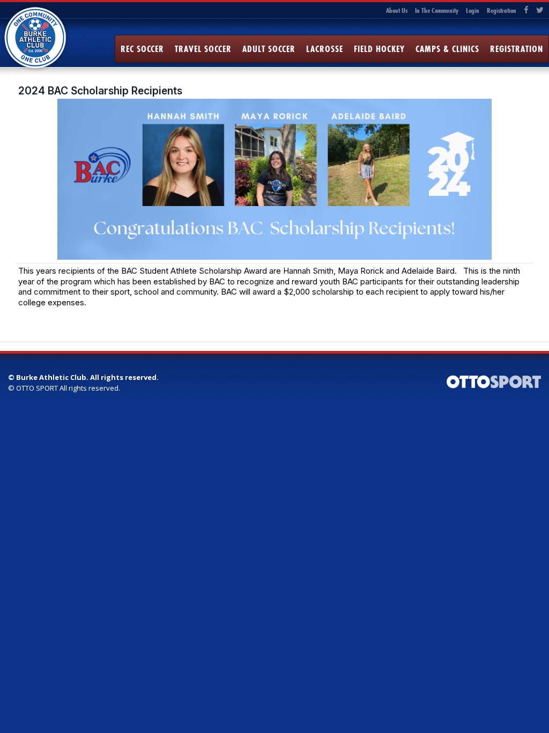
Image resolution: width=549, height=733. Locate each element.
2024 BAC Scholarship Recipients (100, 90)
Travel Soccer (203, 48)
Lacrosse (324, 48)
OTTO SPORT (37, 388)
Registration (501, 10)
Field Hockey (379, 48)
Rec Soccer (142, 48)
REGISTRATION (516, 48)
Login (472, 10)
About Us (396, 10)
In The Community (436, 10)
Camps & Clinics (447, 48)
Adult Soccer (268, 48)
